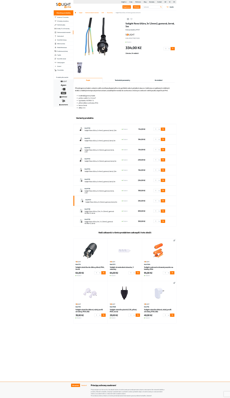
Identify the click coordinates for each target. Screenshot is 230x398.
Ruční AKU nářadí (61, 59)
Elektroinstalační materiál (63, 32)
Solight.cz (123, 2)
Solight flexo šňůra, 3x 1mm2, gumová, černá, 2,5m (100, 171)
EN (174, 2)
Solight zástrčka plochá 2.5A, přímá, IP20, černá (123, 311)
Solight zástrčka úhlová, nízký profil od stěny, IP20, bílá (89, 311)
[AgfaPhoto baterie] (63, 104)
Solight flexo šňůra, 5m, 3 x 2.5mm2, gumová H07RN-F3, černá (99, 222)
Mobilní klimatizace (62, 47)
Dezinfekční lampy (61, 40)
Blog (145, 2)
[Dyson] (63, 85)
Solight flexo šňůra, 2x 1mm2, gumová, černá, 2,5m (101, 130)
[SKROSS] (63, 97)
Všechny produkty (63, 13)
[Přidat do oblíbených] (131, 19)
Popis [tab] (88, 80)
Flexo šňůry (110, 12)
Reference (138, 2)
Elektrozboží (60, 36)
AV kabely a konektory (63, 21)
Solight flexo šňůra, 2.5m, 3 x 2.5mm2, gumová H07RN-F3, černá (99, 212)
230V (102, 12)
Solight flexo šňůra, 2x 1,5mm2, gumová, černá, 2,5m (99, 151)
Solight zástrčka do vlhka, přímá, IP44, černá (89, 268)
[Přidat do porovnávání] (128, 19)
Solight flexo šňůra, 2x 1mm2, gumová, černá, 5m (100, 140)
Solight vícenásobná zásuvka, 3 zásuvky (122, 268)
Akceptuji (75, 385)
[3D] (173, 240)
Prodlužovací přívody (62, 51)
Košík (172, 7)
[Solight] (63, 81)
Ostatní (59, 66)
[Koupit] (173, 48)
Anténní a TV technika (62, 17)
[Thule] (63, 93)
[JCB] (63, 101)
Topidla (59, 55)
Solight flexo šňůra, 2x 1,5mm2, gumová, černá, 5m (100, 161)
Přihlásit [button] (136, 7)
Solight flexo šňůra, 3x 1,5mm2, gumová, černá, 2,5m (99, 192)
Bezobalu (151, 2)
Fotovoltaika (60, 70)
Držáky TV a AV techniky (63, 28)
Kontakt (159, 2)
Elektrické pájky (61, 25)
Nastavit (84, 385)
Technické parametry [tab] (122, 80)
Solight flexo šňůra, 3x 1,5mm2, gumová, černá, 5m (101, 202)
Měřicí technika (61, 43)
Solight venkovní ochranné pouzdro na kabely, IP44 (158, 268)
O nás (130, 2)
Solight (80, 12)
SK (170, 2)
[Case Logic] (63, 89)
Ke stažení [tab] (158, 80)
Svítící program (61, 62)
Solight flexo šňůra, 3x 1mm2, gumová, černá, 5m (100, 181)
